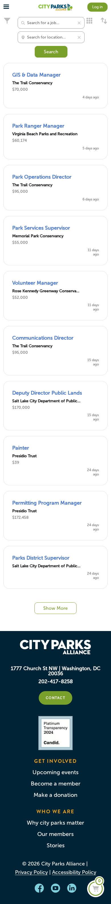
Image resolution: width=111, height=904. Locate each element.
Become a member (56, 783)
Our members (55, 834)
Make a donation (55, 795)
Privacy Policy (31, 872)
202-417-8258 (55, 681)
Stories (56, 845)
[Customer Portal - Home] (55, 7)
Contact (55, 698)
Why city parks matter (55, 822)
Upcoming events (55, 772)
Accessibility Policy (74, 872)
